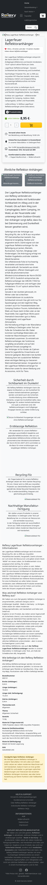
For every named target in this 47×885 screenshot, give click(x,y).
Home (26, 3)
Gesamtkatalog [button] (30, 7)
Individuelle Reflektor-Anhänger (23, 806)
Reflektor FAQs (23, 808)
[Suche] (35, 27)
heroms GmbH (26, 881)
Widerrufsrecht (23, 819)
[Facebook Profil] (26, 870)
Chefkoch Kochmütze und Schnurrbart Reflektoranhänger (35, 183)
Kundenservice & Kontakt (23, 800)
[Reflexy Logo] (8, 16)
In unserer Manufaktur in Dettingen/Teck (24, 142)
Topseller (27, 16)
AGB (23, 816)
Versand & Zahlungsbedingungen (23, 797)
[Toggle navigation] (21, 15)
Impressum (23, 825)
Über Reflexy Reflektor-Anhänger (23, 803)
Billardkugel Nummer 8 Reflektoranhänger (11, 183)
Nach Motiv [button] (28, 11)
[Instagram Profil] (20, 870)
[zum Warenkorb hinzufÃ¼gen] (31, 125)
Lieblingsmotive (30, 20)
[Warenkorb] (43, 15)
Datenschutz (23, 822)
